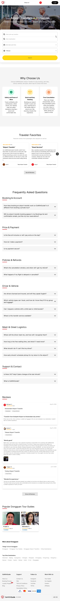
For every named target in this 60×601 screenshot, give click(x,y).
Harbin (15, 560)
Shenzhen (5, 557)
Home (2, 7)
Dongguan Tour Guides (16, 549)
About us (4, 578)
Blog (3, 586)
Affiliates (47, 586)
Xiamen (4, 560)
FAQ (17, 581)
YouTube (33, 583)
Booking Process (7, 581)
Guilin (25, 560)
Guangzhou (17, 557)
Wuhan (20, 560)
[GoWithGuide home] (3, 2)
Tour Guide (48, 578)
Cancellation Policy (21, 588)
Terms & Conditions (21, 583)
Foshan (10, 560)
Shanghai (31, 557)
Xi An (29, 560)
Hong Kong (46, 557)
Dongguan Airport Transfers (31, 549)
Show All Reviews (30, 494)
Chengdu (24, 557)
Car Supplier (48, 581)
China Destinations (46, 549)
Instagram (33, 578)
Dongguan (13, 7)
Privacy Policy (20, 586)
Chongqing (38, 557)
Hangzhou (53, 557)
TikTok (32, 586)
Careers (47, 583)
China (7, 7)
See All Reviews (30, 172)
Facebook (33, 581)
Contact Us (19, 578)
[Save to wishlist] (18, 513)
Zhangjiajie (36, 560)
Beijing (11, 557)
